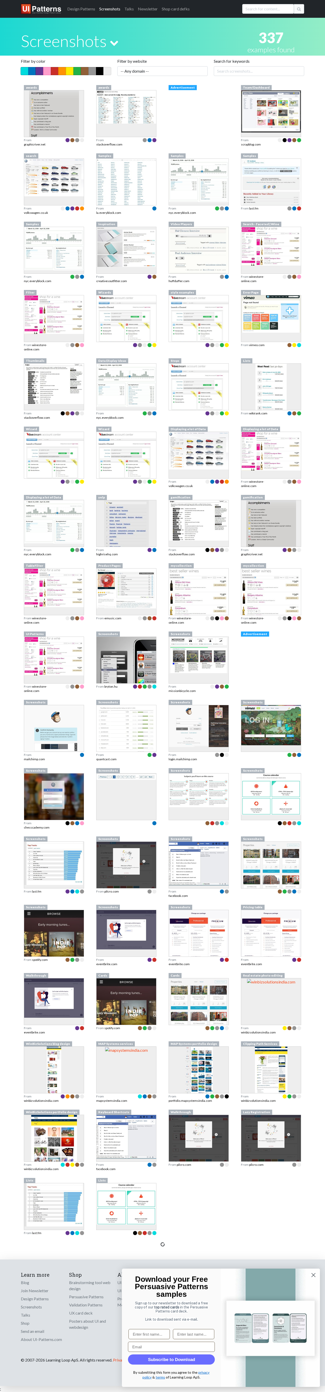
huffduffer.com (179, 281)
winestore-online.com (252, 279)
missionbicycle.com (182, 691)
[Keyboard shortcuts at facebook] (126, 1136)
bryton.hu (111, 686)
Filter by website (132, 61)
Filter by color (33, 61)
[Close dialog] (313, 1275)
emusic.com (112, 618)
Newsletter (148, 8)
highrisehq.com (107, 554)
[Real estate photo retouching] (271, 981)
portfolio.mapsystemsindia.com (190, 1101)
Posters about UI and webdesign (87, 1324)
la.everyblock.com (108, 213)
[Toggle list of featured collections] (114, 42)
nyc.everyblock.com (182, 213)
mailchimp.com (34, 759)
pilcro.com (111, 891)
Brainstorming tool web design (89, 1285)
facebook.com (178, 896)
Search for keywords (232, 61)
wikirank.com (258, 413)
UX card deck (81, 1312)
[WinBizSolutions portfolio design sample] (54, 1152)
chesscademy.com (37, 827)
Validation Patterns (86, 1304)
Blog (25, 1282)
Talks (129, 8)
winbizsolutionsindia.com (258, 1032)
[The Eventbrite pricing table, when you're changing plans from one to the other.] (271, 935)
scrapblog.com (251, 144)
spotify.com (40, 960)
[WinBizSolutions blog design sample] (54, 1084)
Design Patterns (35, 1298)
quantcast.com (106, 759)
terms (160, 1377)
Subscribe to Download (171, 1359)
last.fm (253, 208)
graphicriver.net (34, 144)
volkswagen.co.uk (36, 213)
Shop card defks (176, 8)
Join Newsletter (34, 1290)
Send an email (32, 1331)
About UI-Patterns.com (41, 1339)
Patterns (81, 8)
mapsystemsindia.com (111, 1101)
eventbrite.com (106, 964)
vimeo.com (257, 345)
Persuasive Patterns (86, 1296)
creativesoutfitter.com (111, 281)
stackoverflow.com (109, 144)
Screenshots (109, 8)
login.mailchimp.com (183, 759)
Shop (25, 1323)
